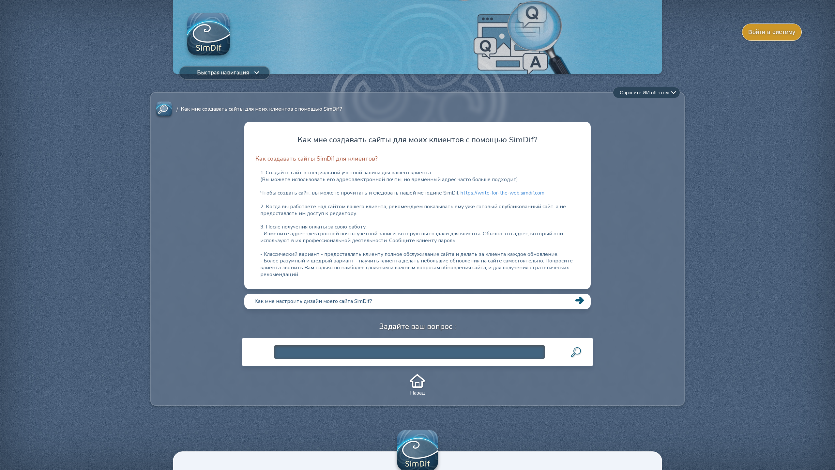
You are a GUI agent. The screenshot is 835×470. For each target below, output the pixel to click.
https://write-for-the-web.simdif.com (502, 192)
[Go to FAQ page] (164, 109)
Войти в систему (772, 32)
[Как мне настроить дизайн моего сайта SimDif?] (417, 308)
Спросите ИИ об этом (644, 92)
